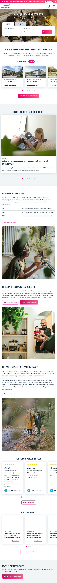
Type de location (9, 28)
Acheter (20, 24)
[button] (22, 90)
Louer (8, 24)
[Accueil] (5, 6)
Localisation (26, 28)
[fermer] (55, 1)
